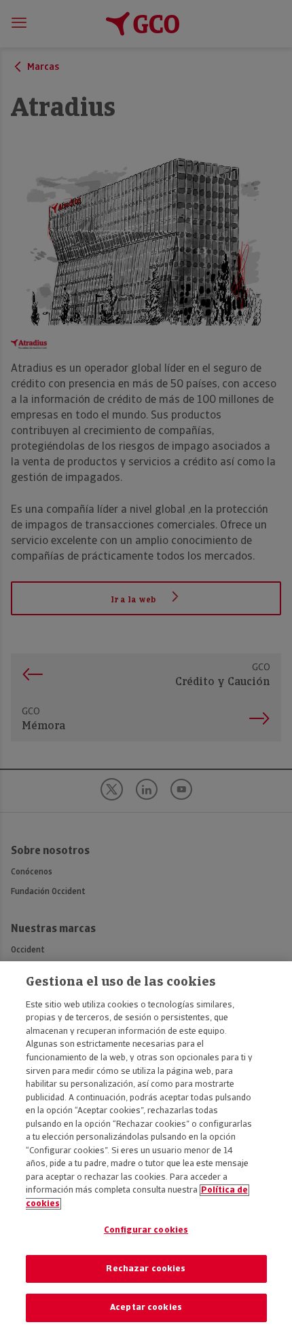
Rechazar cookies (145, 1268)
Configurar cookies (146, 1230)
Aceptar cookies (146, 1307)
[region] (146, 1147)
